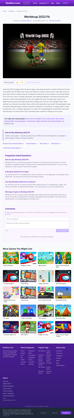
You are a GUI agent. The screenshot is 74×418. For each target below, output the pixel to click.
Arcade (23, 353)
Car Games (41, 351)
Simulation (32, 362)
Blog (57, 363)
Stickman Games (41, 372)
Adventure (32, 351)
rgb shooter (51, 119)
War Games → (44, 143)
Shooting (23, 362)
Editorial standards (55, 20)
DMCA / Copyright (8, 393)
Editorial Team (7, 383)
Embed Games (60, 365)
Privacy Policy (7, 388)
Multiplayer (32, 357)
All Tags (58, 358)
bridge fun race (41, 119)
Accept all (66, 413)
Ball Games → (56, 143)
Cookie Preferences (8, 396)
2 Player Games (48, 359)
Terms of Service (8, 391)
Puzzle (22, 359)
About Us (5, 381)
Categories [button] (44, 3)
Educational (32, 355)
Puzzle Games (48, 351)
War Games (41, 367)
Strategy (31, 364)
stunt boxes (31, 121)
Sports (22, 364)
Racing (30, 359)
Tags (52, 3)
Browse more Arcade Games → (13, 143)
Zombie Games (48, 368)
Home (35, 3)
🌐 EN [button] (65, 3)
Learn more (6, 415)
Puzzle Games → (32, 143)
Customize (43, 413)
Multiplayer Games (41, 364)
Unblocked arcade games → (12, 148)
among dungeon (20, 121)
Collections (59, 353)
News (58, 3)
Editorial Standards (8, 386)
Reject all (54, 413)
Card (22, 355)
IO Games (49, 363)
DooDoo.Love (13, 3)
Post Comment (62, 230)
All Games (11, 11)
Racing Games (40, 359)
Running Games (48, 355)
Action (22, 351)
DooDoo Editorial (26, 20)
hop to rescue (30, 119)
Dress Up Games (49, 372)
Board (30, 353)
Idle (22, 357)
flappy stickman (41, 121)
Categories (59, 355)
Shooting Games (41, 355)
